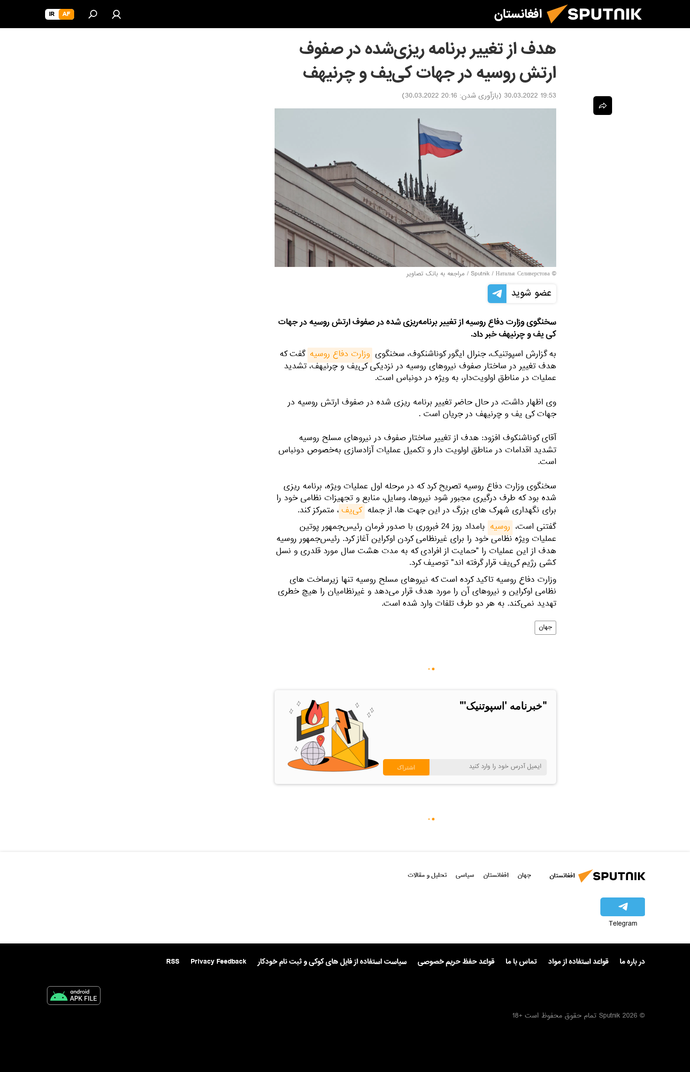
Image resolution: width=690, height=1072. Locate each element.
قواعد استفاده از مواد (578, 961)
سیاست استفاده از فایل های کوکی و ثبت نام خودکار (332, 961)
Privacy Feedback (218, 962)
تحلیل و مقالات (427, 875)
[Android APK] (74, 997)
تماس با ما (521, 962)
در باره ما (632, 961)
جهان (545, 627)
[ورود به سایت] (116, 14)
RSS (172, 961)
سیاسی (465, 875)
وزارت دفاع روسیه (340, 355)
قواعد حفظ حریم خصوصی (456, 961)
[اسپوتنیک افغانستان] (598, 27)
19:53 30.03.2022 (530, 96)
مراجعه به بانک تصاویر (435, 274)
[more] (602, 105)
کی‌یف (351, 511)
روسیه (500, 527)
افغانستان (495, 875)
